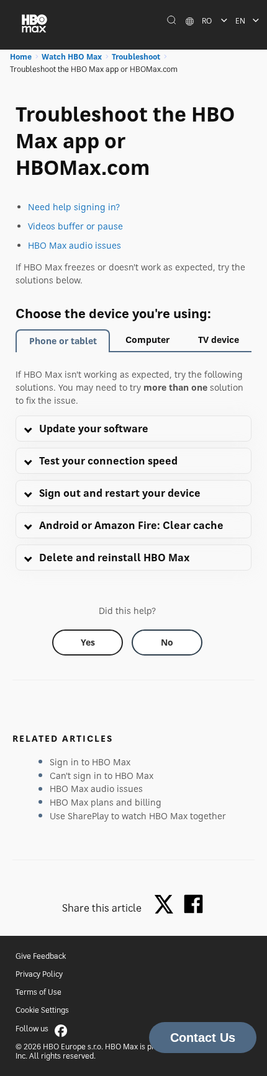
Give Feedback (41, 956)
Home (21, 56)
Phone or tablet (63, 341)
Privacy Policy (39, 974)
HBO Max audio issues (74, 245)
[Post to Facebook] (193, 903)
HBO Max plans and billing (105, 802)
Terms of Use (38, 992)
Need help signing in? (74, 207)
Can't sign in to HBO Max (101, 775)
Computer (147, 339)
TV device (218, 339)
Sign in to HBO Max (90, 762)
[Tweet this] (167, 905)
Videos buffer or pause (75, 226)
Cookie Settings (42, 1010)
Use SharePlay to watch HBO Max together (138, 816)
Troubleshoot (136, 56)
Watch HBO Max (72, 56)
